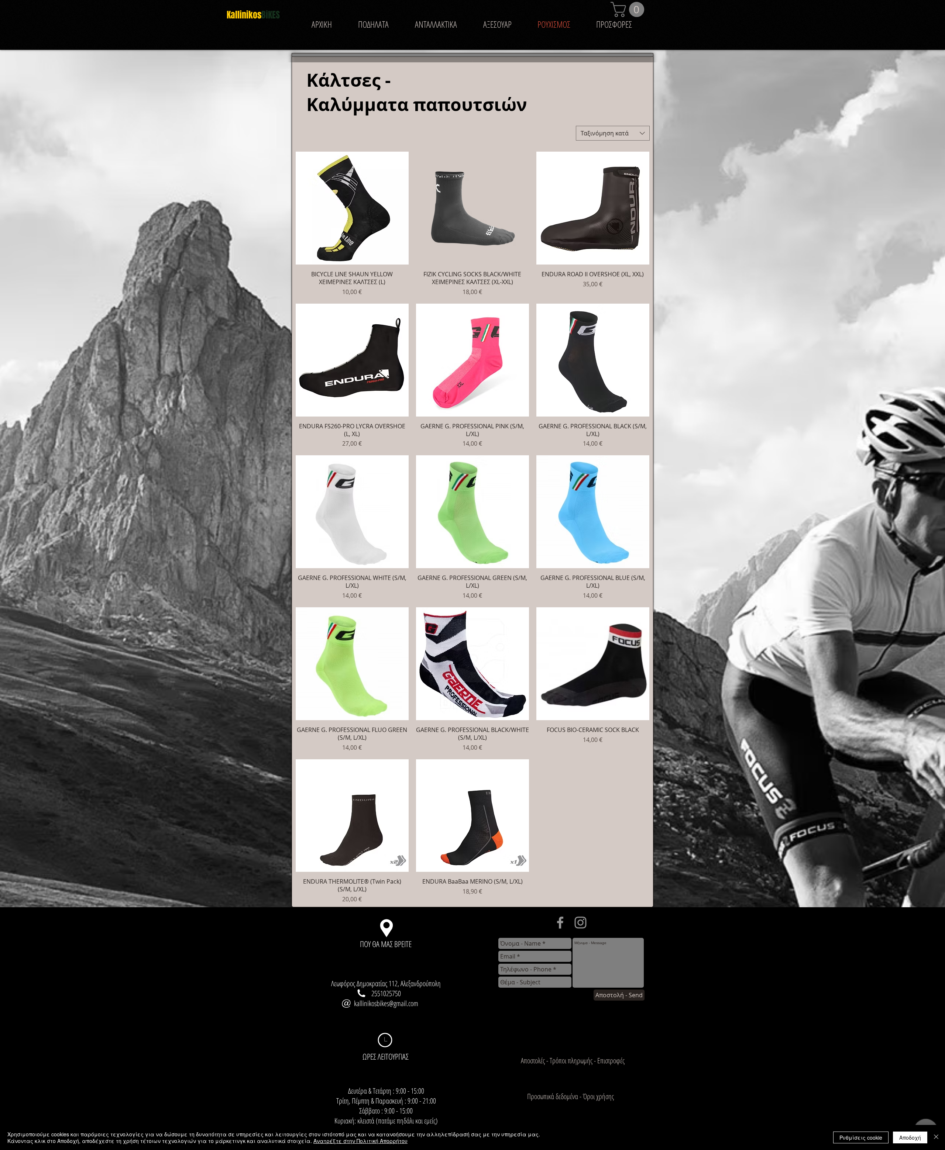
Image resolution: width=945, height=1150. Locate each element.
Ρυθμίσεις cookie (860, 1137)
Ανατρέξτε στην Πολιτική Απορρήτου (360, 1140)
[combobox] (613, 133)
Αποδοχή (910, 1137)
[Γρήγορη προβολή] (352, 208)
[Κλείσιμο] (936, 1137)
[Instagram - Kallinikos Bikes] (580, 922)
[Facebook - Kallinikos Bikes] (560, 922)
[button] (629, 9)
